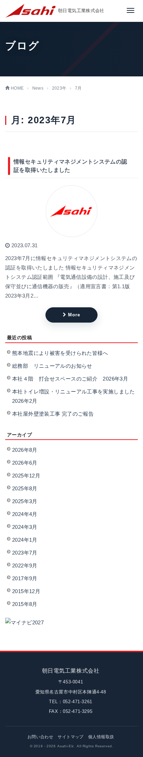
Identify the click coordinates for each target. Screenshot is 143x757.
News (38, 88)
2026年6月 (24, 463)
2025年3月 (24, 501)
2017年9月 (24, 578)
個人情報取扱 (101, 736)
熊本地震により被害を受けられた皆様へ (60, 353)
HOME (16, 88)
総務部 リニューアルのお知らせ (52, 366)
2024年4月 (24, 514)
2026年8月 (24, 450)
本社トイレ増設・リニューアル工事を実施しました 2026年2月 (74, 396)
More (74, 314)
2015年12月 (26, 591)
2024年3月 (24, 527)
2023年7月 (24, 553)
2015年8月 (24, 604)
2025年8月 (24, 488)
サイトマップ (70, 736)
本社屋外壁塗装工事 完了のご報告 (53, 414)
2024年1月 (24, 540)
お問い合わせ (40, 736)
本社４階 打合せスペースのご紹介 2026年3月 (70, 379)
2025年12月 (26, 476)
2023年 (59, 88)
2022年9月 (24, 565)
